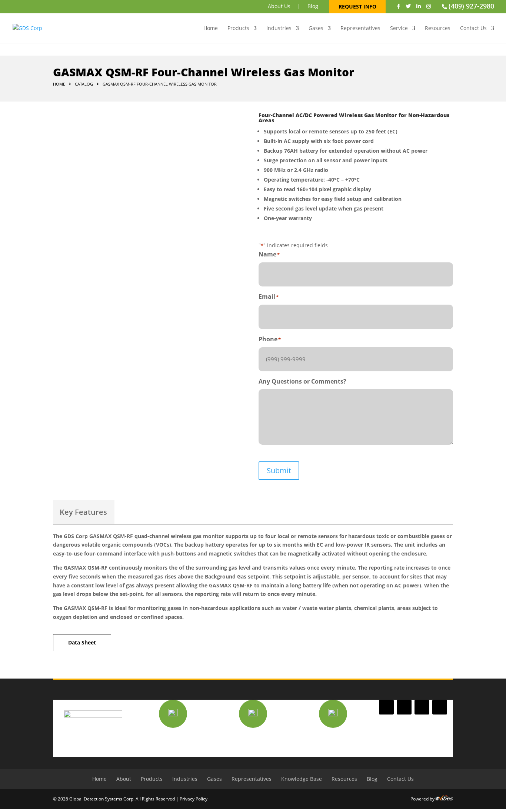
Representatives (360, 29)
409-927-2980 (253, 738)
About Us (279, 6)
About (123, 778)
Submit (279, 470)
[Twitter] (408, 6)
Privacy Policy (193, 799)
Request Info (357, 6)
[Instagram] (428, 6)
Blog (312, 6)
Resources (437, 29)
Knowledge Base (301, 778)
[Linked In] (418, 6)
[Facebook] (398, 6)
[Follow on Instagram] (439, 707)
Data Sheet (82, 642)
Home (210, 29)
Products (238, 29)
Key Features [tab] (83, 512)
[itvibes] (444, 799)
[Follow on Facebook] (386, 707)
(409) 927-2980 (471, 5)
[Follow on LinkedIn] (422, 707)
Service (399, 29)
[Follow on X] (404, 707)
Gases (316, 29)
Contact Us (473, 29)
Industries (279, 29)
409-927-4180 (333, 738)
